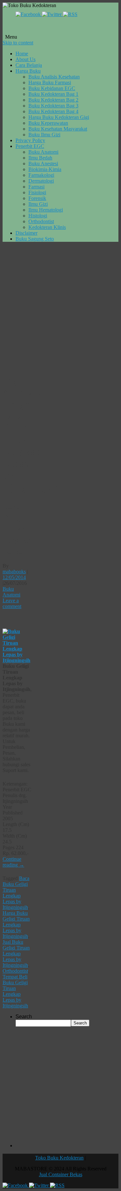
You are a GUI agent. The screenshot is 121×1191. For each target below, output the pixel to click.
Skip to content (18, 42)
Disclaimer (26, 233)
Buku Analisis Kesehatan (54, 76)
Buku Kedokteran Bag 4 (53, 111)
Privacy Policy (30, 140)
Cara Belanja (28, 65)
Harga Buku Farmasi (49, 82)
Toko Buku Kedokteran (59, 1157)
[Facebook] (28, 14)
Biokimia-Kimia (44, 169)
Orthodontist (41, 221)
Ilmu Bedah (40, 157)
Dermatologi (41, 181)
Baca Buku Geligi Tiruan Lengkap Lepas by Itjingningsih (16, 893)
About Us (25, 59)
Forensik (37, 198)
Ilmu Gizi (38, 204)
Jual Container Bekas (60, 1174)
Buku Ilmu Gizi (44, 134)
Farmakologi (41, 175)
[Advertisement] (60, 307)
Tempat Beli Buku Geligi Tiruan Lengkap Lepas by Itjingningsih (15, 991)
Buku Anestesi (43, 163)
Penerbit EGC (29, 146)
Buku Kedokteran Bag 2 (53, 100)
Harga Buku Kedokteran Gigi (58, 117)
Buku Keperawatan (48, 123)
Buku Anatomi (43, 152)
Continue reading (13, 862)
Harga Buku (28, 71)
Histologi (37, 215)
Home (21, 53)
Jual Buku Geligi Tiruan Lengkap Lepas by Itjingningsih (16, 953)
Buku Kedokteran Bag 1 (53, 94)
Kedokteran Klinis (47, 227)
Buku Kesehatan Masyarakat (57, 129)
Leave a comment (12, 603)
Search (23, 1016)
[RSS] (70, 14)
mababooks (14, 571)
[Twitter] (52, 14)
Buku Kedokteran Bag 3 (53, 105)
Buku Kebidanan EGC (51, 88)
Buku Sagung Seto (34, 238)
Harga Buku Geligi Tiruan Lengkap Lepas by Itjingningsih (16, 924)
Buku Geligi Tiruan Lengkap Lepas (17, 528)
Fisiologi (37, 192)
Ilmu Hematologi (45, 210)
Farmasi (36, 186)
